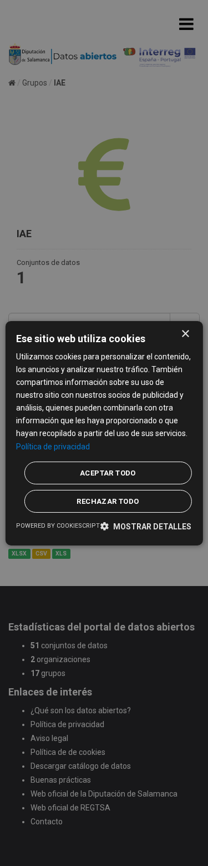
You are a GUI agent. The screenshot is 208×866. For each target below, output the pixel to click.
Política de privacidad (53, 446)
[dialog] (103, 433)
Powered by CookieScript (58, 525)
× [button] (185, 333)
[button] (145, 526)
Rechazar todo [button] (108, 501)
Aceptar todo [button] (108, 473)
